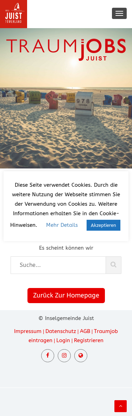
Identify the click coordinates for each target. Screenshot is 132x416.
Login (63, 340)
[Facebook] (47, 355)
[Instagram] (64, 355)
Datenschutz (60, 331)
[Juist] (80, 355)
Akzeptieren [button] (103, 225)
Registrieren (88, 340)
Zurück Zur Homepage (66, 295)
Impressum (28, 331)
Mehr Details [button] (62, 225)
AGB (85, 331)
